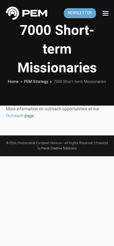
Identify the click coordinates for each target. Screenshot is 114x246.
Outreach (14, 115)
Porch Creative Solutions (59, 148)
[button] (105, 13)
